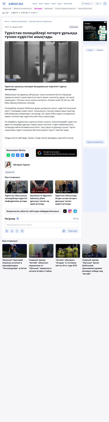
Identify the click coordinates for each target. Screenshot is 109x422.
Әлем (41, 4)
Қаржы (47, 4)
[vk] (22, 155)
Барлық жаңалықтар (19, 21)
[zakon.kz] (16, 3)
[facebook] (18, 155)
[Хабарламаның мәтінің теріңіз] (42, 225)
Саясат (34, 4)
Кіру (77, 219)
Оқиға (53, 4)
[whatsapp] (8, 155)
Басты (7, 21)
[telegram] (13, 155)
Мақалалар (68, 4)
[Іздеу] (105, 4)
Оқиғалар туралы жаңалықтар (40, 21)
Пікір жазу (72, 231)
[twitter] (27, 155)
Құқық (59, 4)
